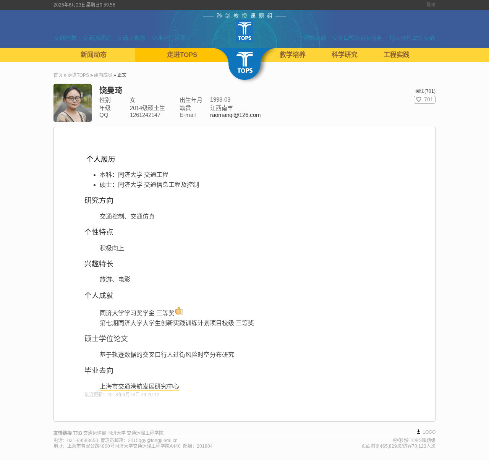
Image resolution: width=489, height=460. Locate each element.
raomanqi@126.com (235, 115)
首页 (58, 75)
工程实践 (397, 54)
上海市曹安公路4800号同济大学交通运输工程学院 (118, 446)
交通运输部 (94, 433)
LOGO (429, 432)
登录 (431, 5)
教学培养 (293, 54)
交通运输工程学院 (145, 433)
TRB (77, 433)
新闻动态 (94, 54)
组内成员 (103, 75)
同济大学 (116, 433)
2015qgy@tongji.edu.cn (153, 440)
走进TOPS (182, 54)
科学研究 (345, 54)
